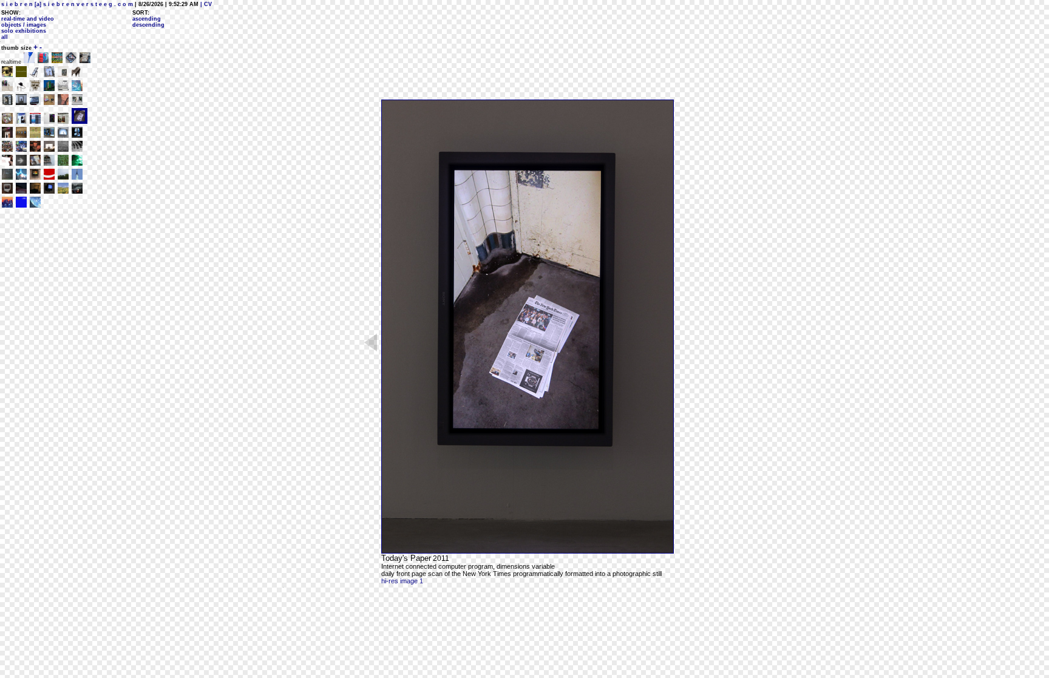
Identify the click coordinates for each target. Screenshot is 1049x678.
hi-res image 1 (402, 581)
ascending (146, 19)
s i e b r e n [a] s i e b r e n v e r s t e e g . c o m (67, 4)
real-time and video (27, 19)
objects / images (23, 25)
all (4, 37)
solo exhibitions (23, 31)
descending (148, 25)
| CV (205, 4)
